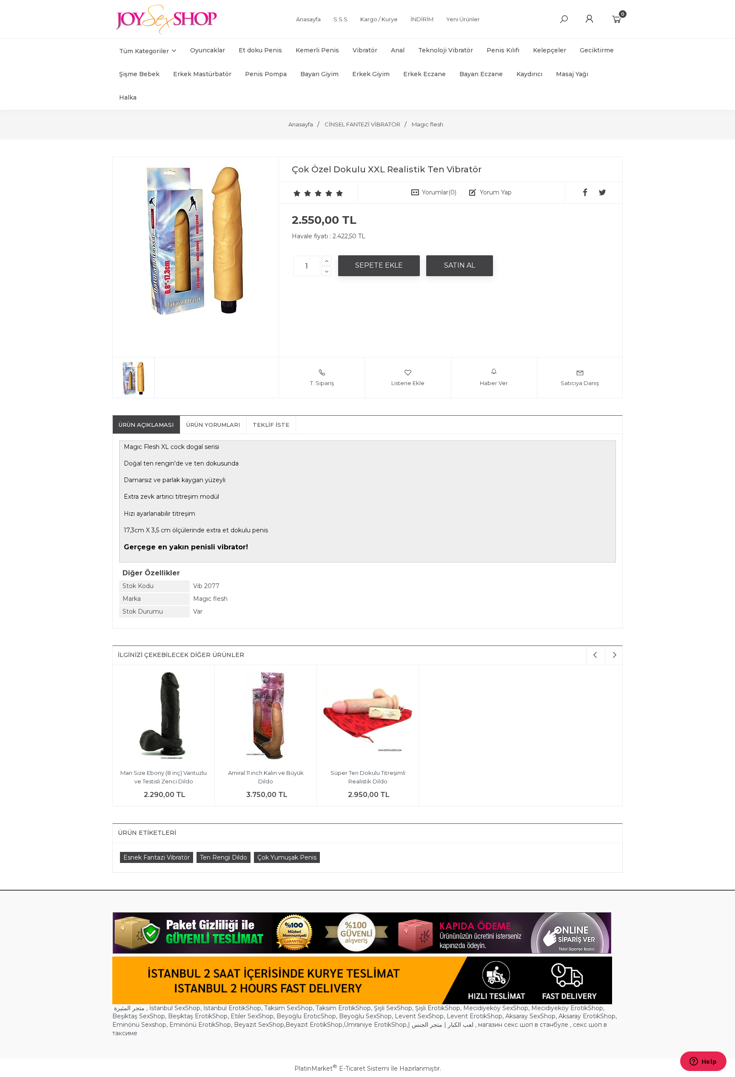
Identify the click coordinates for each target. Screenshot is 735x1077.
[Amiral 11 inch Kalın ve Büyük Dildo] (265, 717)
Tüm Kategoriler (144, 51)
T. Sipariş (322, 383)
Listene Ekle (407, 383)
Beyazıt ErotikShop (313, 1024)
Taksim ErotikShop (343, 1008)
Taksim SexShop (288, 1008)
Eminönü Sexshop (139, 1024)
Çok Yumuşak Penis (286, 857)
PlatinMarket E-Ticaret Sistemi (341, 1068)
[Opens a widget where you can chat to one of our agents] (703, 1062)
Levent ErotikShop (474, 1016)
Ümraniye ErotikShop (375, 1024)
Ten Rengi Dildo (223, 857)
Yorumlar (439, 192)
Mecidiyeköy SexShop (495, 1008)
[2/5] (302, 193)
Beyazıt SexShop (259, 1024)
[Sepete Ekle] (379, 265)
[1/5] (297, 193)
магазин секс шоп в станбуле (523, 1024)
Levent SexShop (419, 1016)
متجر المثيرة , (131, 1008)
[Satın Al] (459, 265)
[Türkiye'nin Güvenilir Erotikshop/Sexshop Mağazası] (165, 33)
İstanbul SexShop (174, 1008)
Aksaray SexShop (530, 1016)
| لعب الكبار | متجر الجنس (440, 1024)
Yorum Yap (496, 192)
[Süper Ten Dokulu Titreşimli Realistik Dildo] (367, 717)
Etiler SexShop (252, 1016)
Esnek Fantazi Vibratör (156, 857)
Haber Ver (494, 383)
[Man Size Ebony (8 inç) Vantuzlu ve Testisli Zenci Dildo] (163, 717)
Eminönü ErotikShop (200, 1024)
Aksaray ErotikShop (586, 1016)
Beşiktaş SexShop (138, 1016)
